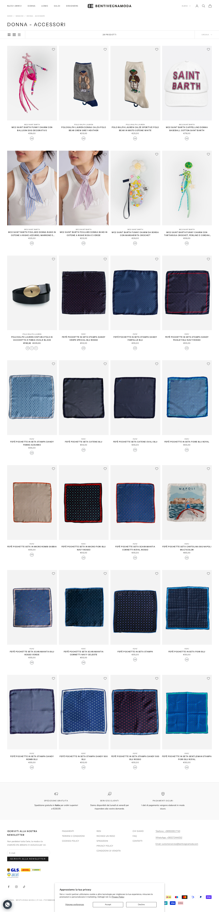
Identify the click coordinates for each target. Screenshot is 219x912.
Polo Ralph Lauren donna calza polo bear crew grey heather (83, 128)
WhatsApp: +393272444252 (169, 837)
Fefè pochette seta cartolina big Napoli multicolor (186, 548)
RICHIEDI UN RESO (106, 836)
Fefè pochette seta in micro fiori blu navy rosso (84, 548)
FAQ (135, 836)
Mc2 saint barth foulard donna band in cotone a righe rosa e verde (84, 233)
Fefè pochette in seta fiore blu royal (186, 442)
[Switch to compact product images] (19, 35)
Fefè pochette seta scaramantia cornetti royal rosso (135, 548)
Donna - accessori (36, 16)
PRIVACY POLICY (105, 845)
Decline (141, 904)
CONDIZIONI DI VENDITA (109, 850)
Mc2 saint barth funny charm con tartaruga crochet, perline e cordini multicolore (187, 234)
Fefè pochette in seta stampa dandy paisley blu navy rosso (187, 338)
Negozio (20, 16)
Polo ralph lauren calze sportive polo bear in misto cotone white (135, 128)
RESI (99, 831)
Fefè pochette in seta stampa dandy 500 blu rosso (135, 757)
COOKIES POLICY (70, 841)
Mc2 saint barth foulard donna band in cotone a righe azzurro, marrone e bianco (32, 234)
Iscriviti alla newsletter (28, 859)
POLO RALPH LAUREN (83, 125)
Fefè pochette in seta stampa (135, 651)
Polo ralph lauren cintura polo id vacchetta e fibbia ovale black (32, 338)
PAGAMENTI (68, 831)
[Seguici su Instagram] (16, 886)
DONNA (31, 6)
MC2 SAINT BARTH (32, 125)
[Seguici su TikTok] (24, 886)
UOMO (44, 6)
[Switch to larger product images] (9, 35)
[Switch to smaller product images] (14, 35)
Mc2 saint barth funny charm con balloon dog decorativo (32, 128)
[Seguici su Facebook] (8, 886)
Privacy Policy (118, 896)
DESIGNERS (72, 6)
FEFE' (83, 334)
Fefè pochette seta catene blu (83, 442)
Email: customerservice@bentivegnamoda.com (177, 844)
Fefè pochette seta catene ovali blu (135, 442)
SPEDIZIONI (102, 841)
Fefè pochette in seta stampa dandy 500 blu (84, 757)
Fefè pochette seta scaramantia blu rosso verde (32, 653)
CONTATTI (137, 841)
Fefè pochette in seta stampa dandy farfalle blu (135, 338)
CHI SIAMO (138, 831)
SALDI (57, 6)
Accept (108, 904)
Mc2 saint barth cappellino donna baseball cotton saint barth (187, 128)
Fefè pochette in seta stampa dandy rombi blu (32, 757)
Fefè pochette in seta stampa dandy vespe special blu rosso (83, 338)
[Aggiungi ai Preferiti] (53, 49)
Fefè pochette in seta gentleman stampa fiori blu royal (187, 757)
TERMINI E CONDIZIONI (73, 836)
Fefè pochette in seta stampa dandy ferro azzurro (32, 443)
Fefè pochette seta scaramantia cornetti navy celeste (84, 653)
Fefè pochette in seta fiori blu (186, 651)
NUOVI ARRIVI (14, 6)
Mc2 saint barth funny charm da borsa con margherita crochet (135, 233)
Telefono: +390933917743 (168, 831)
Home (10, 16)
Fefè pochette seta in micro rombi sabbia (32, 546)
